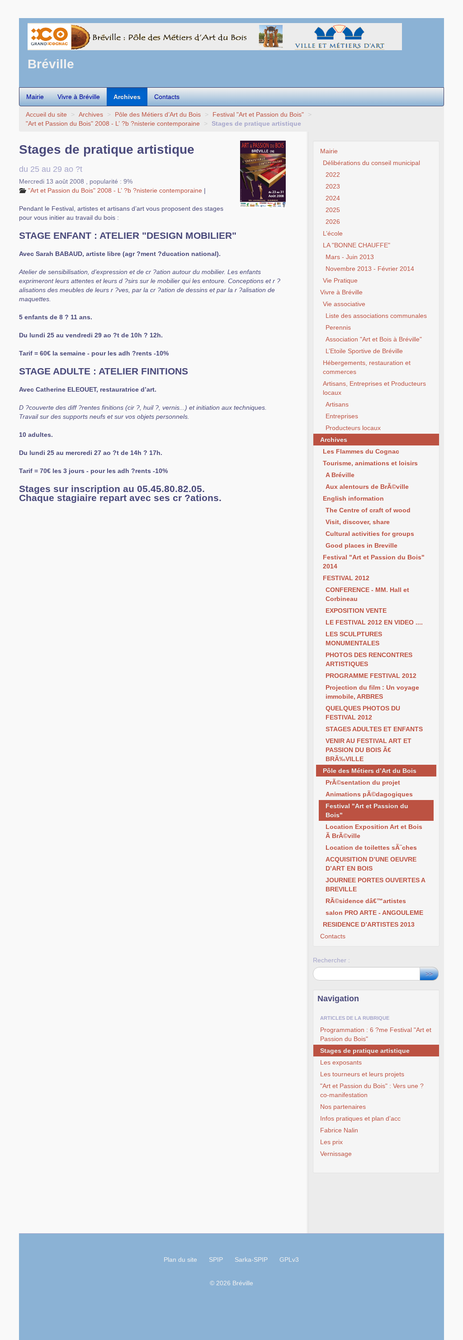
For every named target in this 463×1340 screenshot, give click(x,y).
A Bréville (340, 474)
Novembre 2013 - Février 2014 (370, 268)
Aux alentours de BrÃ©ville (367, 486)
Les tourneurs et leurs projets (362, 1074)
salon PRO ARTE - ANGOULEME (374, 912)
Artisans (337, 404)
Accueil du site (46, 114)
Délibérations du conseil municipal (371, 162)
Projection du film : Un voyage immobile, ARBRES (372, 692)
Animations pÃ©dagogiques (369, 794)
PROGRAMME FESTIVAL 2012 (371, 675)
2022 (333, 174)
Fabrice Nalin (339, 1130)
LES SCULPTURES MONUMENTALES (354, 638)
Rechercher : (331, 960)
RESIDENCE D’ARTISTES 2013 (369, 924)
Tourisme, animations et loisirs (370, 463)
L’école (333, 233)
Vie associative (344, 304)
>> (429, 973)
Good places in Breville (361, 545)
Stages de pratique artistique (365, 1050)
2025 (333, 209)
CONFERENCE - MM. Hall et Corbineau (367, 594)
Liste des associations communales (376, 315)
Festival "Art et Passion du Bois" (258, 114)
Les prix (331, 1142)
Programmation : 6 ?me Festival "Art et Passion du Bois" (375, 1034)
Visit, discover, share (358, 522)
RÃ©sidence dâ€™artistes (366, 900)
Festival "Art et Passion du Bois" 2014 (374, 562)
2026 (333, 221)
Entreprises (342, 416)
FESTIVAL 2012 (346, 578)
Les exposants (341, 1062)
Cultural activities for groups (370, 533)
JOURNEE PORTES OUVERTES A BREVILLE (375, 884)
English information (353, 498)
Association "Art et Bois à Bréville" (374, 339)
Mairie (35, 96)
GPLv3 (289, 1259)
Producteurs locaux (353, 427)
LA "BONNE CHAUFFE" (356, 245)
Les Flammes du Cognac (361, 451)
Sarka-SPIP (251, 1259)
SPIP (216, 1259)
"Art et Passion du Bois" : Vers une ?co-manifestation (372, 1090)
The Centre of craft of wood (368, 510)
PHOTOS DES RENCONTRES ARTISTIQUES (369, 659)
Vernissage (336, 1153)
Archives (127, 96)
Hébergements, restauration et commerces (367, 367)
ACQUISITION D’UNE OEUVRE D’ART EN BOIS (371, 864)
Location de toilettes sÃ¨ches (371, 847)
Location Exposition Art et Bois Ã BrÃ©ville (374, 831)
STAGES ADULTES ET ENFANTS (374, 729)
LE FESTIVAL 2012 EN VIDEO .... (374, 622)
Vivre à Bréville (78, 96)
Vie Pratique (340, 280)
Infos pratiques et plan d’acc (360, 1118)
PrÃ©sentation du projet (363, 782)
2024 (333, 198)
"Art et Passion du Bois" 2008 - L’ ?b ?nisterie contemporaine (113, 123)
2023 (333, 186)
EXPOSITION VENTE (356, 610)
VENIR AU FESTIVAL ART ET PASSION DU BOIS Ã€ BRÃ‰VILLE (368, 749)
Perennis (338, 327)
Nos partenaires (343, 1106)
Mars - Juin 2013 (350, 256)
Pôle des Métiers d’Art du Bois (158, 114)
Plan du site (180, 1259)
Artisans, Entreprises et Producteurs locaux (374, 388)
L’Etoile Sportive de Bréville (364, 351)
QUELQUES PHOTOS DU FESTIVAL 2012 (363, 713)
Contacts (167, 96)
